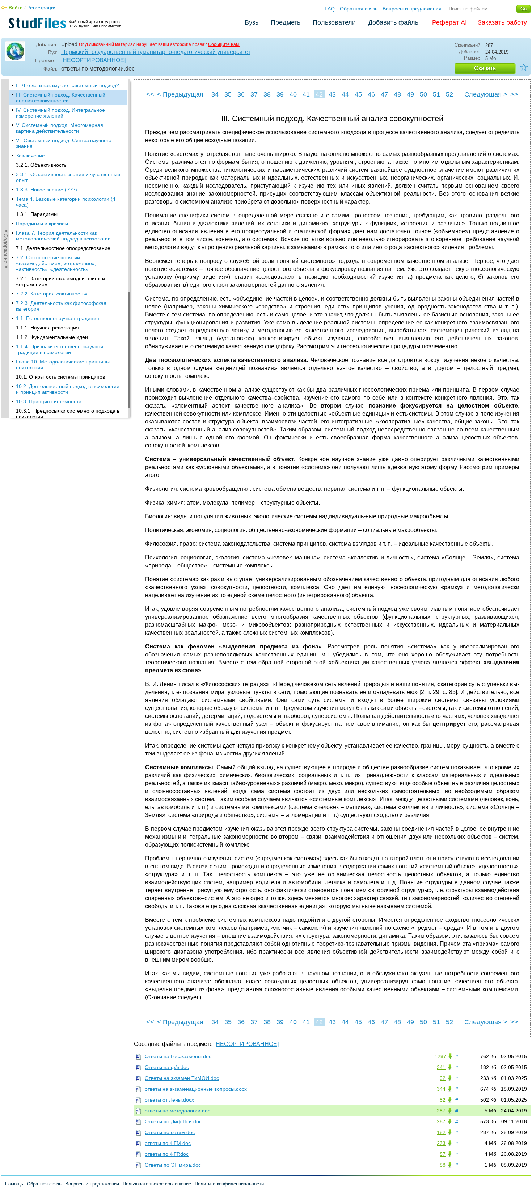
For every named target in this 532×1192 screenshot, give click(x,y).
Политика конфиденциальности (229, 1184)
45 (358, 94)
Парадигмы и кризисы (42, 223)
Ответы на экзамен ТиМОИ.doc (182, 1078)
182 (441, 1132)
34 (215, 94)
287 (441, 1111)
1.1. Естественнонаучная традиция (57, 318)
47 (384, 94)
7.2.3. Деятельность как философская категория (61, 306)
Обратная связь (358, 9)
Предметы (286, 22)
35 (228, 94)
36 (241, 94)
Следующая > (485, 94)
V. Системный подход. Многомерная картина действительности (59, 128)
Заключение (30, 155)
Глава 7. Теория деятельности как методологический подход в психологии (63, 236)
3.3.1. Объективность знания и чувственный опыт (68, 177)
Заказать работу (502, 22)
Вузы (252, 22)
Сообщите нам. (224, 44)
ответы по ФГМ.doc (168, 1143)
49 (410, 94)
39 (280, 94)
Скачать (485, 68)
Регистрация (42, 7)
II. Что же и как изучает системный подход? (67, 85)
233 (441, 1143)
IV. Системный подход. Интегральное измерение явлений (60, 113)
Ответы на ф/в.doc (167, 1067)
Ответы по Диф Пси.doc (173, 1121)
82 (443, 1100)
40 (293, 94)
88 (443, 1165)
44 (345, 94)
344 (441, 1089)
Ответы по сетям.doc (170, 1132)
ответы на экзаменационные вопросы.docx (196, 1089)
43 (332, 94)
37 (254, 94)
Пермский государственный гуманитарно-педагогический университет (155, 52)
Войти (16, 7)
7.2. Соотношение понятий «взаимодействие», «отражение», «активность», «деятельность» (56, 263)
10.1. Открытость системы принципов (60, 377)
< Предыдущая (180, 94)
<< (150, 94)
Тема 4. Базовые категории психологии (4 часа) (65, 202)
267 (441, 1121)
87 (443, 1154)
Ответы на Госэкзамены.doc (178, 1056)
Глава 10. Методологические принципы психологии (63, 364)
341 (441, 1067)
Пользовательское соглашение (157, 1184)
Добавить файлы (394, 22)
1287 (440, 1056)
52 (449, 94)
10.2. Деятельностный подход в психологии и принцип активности (67, 389)
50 (423, 94)
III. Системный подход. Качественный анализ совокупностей (60, 97)
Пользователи (334, 22)
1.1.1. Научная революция (47, 328)
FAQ (330, 9)
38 (267, 94)
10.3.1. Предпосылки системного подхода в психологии (67, 414)
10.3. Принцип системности (48, 401)
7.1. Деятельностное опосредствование (63, 248)
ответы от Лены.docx (169, 1100)
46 (371, 94)
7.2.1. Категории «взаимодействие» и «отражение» (60, 281)
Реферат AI (449, 22)
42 (319, 94)
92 (443, 1078)
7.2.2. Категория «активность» (52, 294)
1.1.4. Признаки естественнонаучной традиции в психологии (59, 349)
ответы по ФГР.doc (167, 1154)
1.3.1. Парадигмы (37, 214)
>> (514, 94)
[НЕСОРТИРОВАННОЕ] (93, 60)
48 (397, 94)
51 (436, 94)
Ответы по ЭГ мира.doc (173, 1165)
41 (306, 94)
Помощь (14, 1184)
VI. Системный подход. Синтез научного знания (63, 143)
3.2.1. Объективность (41, 165)
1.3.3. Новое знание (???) (46, 189)
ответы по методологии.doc (177, 1111)
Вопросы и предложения (412, 9)
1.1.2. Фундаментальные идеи (52, 337)
